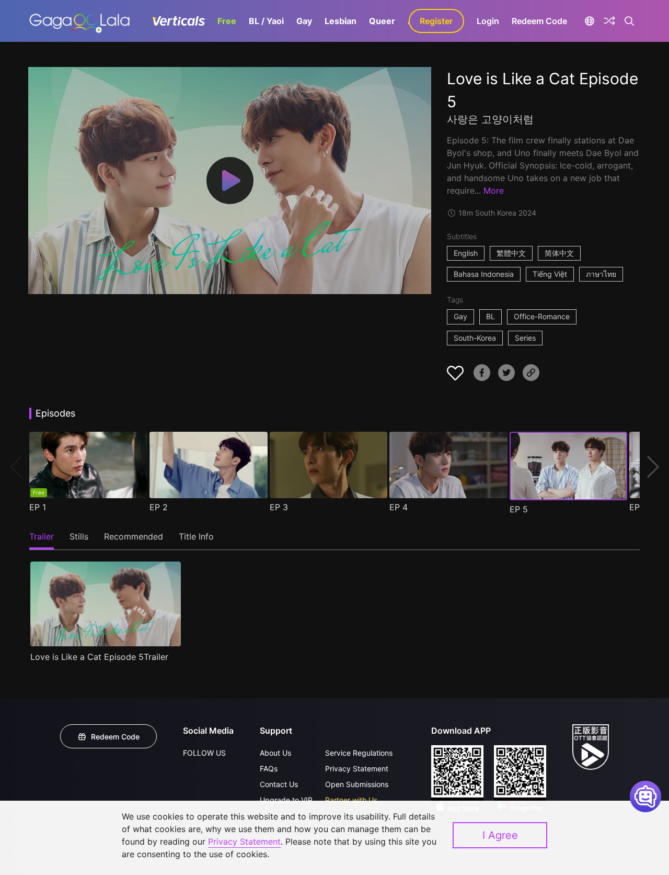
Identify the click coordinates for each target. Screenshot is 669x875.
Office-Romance (542, 316)
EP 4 (398, 507)
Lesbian (340, 21)
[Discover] (609, 21)
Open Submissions (356, 784)
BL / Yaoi (266, 21)
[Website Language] (590, 21)
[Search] (629, 21)
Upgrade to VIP (286, 799)
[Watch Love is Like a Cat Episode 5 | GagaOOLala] (79, 21)
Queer (382, 21)
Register (436, 21)
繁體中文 (511, 253)
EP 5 (519, 509)
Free (226, 21)
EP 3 (279, 507)
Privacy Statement (356, 768)
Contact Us (279, 784)
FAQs (269, 768)
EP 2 (158, 507)
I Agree (500, 835)
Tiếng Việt (550, 274)
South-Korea (475, 337)
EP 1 (37, 507)
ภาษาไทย (601, 274)
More (493, 190)
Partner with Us (351, 799)
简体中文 (559, 253)
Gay (304, 21)
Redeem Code (539, 21)
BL (490, 316)
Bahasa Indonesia (484, 274)
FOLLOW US (204, 752)
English (466, 253)
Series (525, 337)
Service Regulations (359, 752)
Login (488, 21)
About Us (275, 752)
